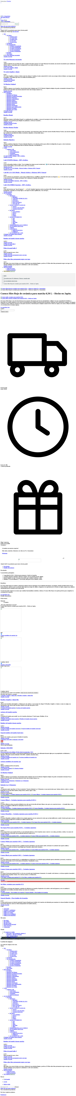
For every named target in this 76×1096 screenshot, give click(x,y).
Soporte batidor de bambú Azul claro (12, 733)
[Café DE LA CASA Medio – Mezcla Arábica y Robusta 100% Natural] (22, 168)
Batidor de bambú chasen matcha (14, 238)
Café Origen (13, 150)
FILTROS (12, 210)
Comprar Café (10, 149)
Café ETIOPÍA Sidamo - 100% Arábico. (16, 160)
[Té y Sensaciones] (5, 16)
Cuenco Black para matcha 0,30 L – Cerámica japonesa (18, 855)
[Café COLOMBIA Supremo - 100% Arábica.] (16, 180)
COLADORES (16, 211)
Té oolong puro (13, 39)
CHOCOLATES (11, 268)
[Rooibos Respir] (8, 111)
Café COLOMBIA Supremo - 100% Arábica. (17, 185)
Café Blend (12, 153)
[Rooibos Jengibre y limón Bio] (17, 695)
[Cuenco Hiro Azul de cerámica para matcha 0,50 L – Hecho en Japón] (38, 298)
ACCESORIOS (8, 193)
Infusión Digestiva (9, 140)
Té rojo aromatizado (15, 50)
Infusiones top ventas (12, 109)
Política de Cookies (8, 912)
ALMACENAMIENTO (16, 217)
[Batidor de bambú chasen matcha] (13, 234)
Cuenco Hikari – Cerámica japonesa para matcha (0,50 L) (18, 800)
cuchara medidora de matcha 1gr (9, 635)
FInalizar (9, 1)
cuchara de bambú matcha (9, 712)
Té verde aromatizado (15, 47)
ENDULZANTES (11, 270)
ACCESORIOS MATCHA (16, 226)
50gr (13, 219)
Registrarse (3, 1094)
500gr (13, 223)
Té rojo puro (13, 40)
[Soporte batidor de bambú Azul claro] (21, 728)
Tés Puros (9, 35)
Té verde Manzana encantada (13, 59)
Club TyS (6, 13)
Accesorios (9, 194)
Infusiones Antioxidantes (13, 99)
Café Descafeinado (14, 154)
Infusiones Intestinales (12, 105)
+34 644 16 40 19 (12, 936)
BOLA (14, 214)
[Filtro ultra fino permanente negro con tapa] (15, 255)
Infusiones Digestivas (12, 97)
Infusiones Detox (11, 104)
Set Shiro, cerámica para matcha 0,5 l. (12, 884)
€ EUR (5, 1081)
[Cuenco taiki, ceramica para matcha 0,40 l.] (38, 297)
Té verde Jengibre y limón (11, 72)
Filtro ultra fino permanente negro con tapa (17, 259)
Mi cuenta (6, 920)
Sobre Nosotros (7, 925)
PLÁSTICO (15, 201)
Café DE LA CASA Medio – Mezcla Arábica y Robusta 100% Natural (25, 172)
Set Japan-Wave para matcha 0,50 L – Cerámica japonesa (18, 827)
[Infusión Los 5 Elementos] (15, 780)
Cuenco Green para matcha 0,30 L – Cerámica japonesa (18, 869)
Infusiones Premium (12, 108)
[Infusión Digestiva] (9, 135)
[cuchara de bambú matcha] (15, 708)
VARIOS (12, 227)
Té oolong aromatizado (15, 48)
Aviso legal (6, 908)
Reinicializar (3, 1)
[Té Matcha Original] (9, 80)
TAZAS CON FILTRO (18, 207)
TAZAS (14, 206)
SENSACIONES (8, 267)
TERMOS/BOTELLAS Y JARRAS (19, 225)
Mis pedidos (7, 921)
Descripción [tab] (7, 566)
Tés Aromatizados (11, 44)
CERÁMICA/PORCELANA (19, 198)
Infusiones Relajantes (12, 103)
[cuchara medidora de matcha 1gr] (19, 757)
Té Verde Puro (13, 38)
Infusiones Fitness (11, 100)
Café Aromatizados (14, 152)
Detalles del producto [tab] (9, 567)
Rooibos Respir (8, 115)
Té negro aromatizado (15, 51)
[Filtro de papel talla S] (10, 244)
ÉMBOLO (15, 231)
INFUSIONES (7, 92)
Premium (9, 52)
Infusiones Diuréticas (12, 101)
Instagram (14, 937)
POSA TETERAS (17, 202)
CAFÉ (5, 148)
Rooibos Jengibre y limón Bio (10, 699)
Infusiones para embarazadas (14, 107)
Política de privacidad (9, 911)
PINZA (14, 213)
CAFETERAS (13, 229)
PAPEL (14, 215)
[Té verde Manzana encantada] (12, 55)
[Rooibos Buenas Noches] (10, 123)
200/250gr (14, 222)
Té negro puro (13, 42)
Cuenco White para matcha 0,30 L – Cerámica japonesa (18, 841)
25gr (13, 218)
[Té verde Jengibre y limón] (11, 67)
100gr (13, 221)
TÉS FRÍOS (9, 271)
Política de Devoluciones (10, 915)
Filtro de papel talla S (10, 248)
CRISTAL (15, 199)
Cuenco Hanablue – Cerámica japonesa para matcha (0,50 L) (19, 814)
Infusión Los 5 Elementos (8, 785)
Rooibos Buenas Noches (11, 127)
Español (8, 1079)
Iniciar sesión (7, 1084)
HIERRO (14, 197)
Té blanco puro (13, 36)
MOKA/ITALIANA (17, 230)
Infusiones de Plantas (12, 95)
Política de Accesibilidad (10, 914)
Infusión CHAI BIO (6, 664)
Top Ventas (9, 54)
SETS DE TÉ (15, 203)
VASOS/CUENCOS (17, 209)
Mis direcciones (7, 923)
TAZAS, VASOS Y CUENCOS (17, 205)
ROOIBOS (9, 93)
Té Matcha (9, 43)
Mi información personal (10, 924)
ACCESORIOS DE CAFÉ (16, 233)
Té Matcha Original (10, 84)
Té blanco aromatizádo (15, 46)
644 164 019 (16, 31)
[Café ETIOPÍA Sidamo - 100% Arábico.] (14, 156)
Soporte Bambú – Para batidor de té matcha (14, 898)
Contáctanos (7, 927)
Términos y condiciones (9, 910)
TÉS (5, 34)
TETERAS (12, 195)
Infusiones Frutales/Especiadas (14, 96)
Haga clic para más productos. (8, 26)
